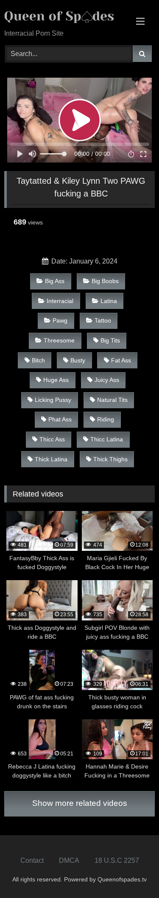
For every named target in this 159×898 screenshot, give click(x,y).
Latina (108, 300)
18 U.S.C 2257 (117, 860)
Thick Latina (51, 459)
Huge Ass (56, 379)
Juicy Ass (107, 379)
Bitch (38, 360)
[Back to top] (132, 872)
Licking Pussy (53, 399)
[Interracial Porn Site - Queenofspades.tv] (65, 15)
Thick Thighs (110, 459)
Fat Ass (121, 360)
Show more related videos (79, 803)
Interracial (60, 300)
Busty (77, 360)
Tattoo (103, 320)
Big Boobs (105, 281)
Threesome (59, 340)
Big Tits (110, 340)
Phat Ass (60, 419)
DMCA (69, 860)
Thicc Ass (52, 439)
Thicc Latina (106, 439)
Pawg (60, 320)
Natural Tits (112, 399)
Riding (105, 419)
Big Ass (54, 281)
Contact (32, 860)
